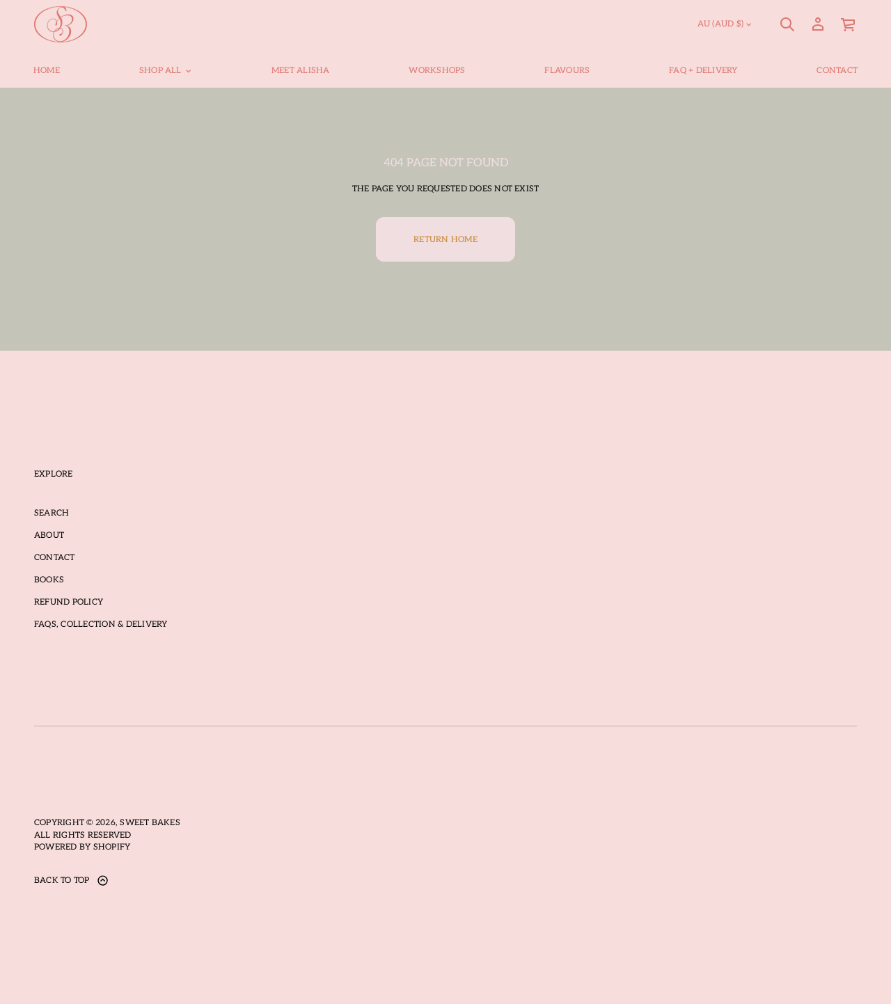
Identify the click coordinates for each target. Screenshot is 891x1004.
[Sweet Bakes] (60, 24)
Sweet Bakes (150, 823)
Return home (445, 239)
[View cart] (848, 24)
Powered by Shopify (82, 847)
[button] (787, 24)
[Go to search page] (787, 24)
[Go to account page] (818, 24)
